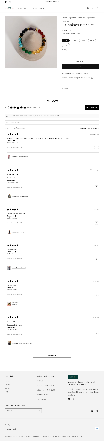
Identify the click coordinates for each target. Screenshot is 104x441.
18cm (83, 40)
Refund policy (36, 436)
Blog (6, 392)
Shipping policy (66, 436)
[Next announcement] (70, 2)
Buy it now (80, 67)
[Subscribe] (39, 410)
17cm (74, 40)
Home (7, 381)
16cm (66, 40)
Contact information (77, 436)
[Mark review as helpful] (96, 147)
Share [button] (66, 89)
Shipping (64, 33)
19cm (92, 40)
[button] (41, 8)
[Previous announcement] (34, 2)
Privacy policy (45, 436)
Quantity (64, 50)
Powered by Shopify (26, 436)
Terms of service (55, 436)
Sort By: (83, 128)
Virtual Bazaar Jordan (15, 436)
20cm (66, 45)
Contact (7, 388)
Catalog (7, 384)
